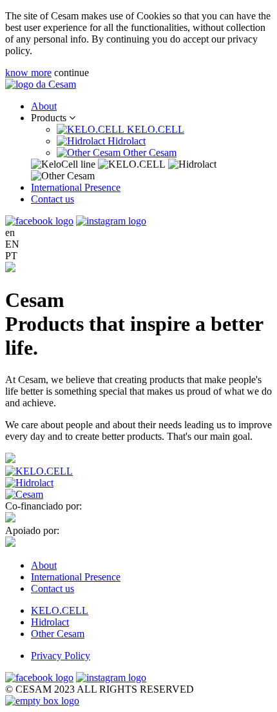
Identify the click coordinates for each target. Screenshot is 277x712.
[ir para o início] (40, 84)
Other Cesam (148, 152)
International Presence (75, 187)
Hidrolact (125, 140)
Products (50, 117)
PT (11, 255)
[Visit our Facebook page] (39, 220)
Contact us (52, 198)
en (10, 232)
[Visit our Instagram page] (111, 220)
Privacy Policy (60, 655)
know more (28, 72)
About (44, 106)
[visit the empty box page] (42, 700)
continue (71, 72)
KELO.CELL (154, 129)
